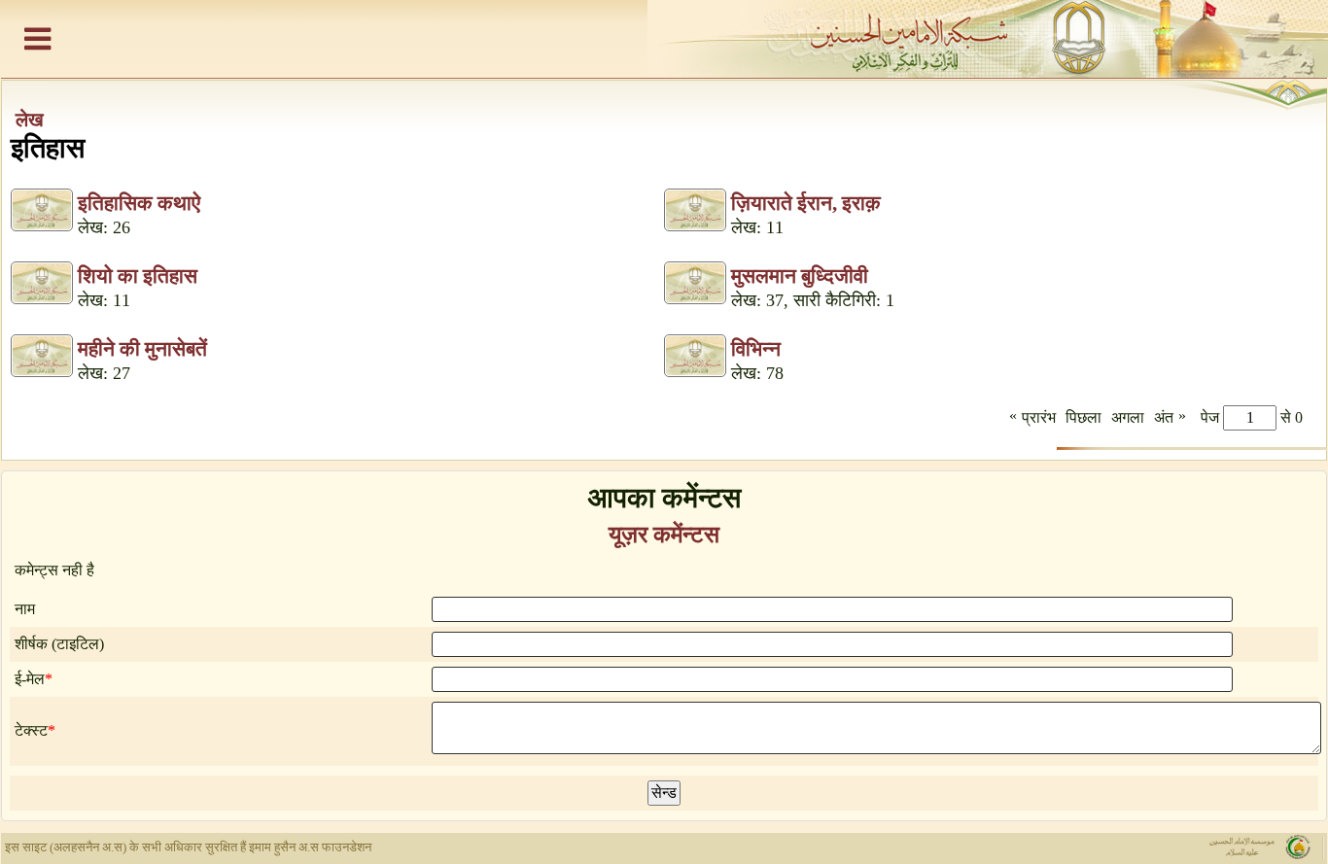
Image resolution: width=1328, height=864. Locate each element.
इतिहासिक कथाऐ (139, 203)
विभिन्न (756, 349)
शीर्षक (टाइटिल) (59, 644)
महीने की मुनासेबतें (142, 349)
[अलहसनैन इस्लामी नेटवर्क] (664, 39)
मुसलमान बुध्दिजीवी (799, 276)
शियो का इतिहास (137, 276)
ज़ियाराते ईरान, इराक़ (806, 203)
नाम (25, 609)
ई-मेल (30, 679)
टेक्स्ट (31, 730)
